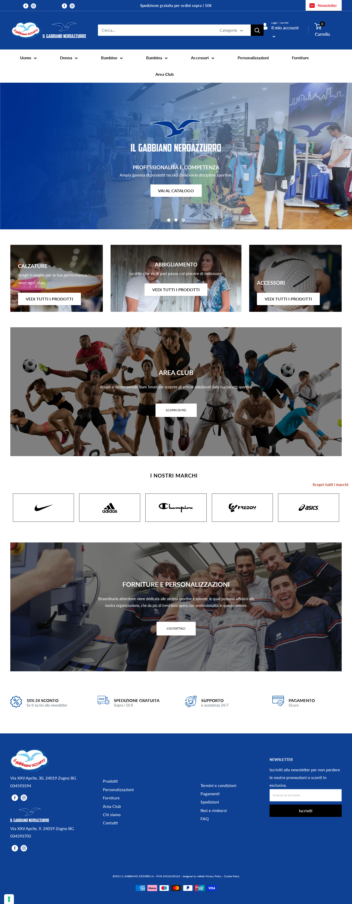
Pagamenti (210, 793)
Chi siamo (112, 814)
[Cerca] (257, 30)
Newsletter (327, 5)
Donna (66, 57)
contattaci (176, 628)
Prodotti (110, 781)
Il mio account (285, 27)
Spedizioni (209, 801)
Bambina (154, 57)
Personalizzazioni (253, 57)
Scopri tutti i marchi (330, 484)
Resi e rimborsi (213, 810)
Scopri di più (176, 410)
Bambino (109, 57)
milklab (201, 876)
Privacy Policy (213, 876)
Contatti (110, 822)
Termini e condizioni (218, 785)
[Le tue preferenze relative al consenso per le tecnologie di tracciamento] (9, 899)
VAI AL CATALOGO (176, 190)
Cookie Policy (231, 876)
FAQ (204, 818)
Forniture (300, 57)
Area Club (164, 74)
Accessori (200, 57)
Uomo (25, 57)
